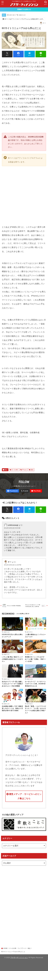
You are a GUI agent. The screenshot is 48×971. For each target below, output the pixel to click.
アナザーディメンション (19, 957)
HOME (5, 948)
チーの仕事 (12, 948)
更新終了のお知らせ (24, 9)
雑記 (4, 15)
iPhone (24, 470)
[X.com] (24, 491)
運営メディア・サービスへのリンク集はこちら (25, 796)
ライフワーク (22, 948)
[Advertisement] (24, 904)
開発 (32, 470)
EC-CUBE (14, 470)
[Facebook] (12, 491)
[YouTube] (36, 491)
